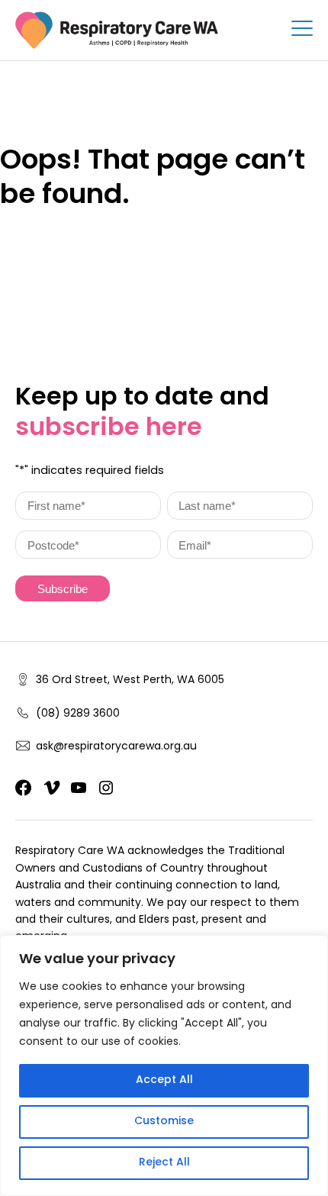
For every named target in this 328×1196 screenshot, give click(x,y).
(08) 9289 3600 (78, 714)
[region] (164, 1065)
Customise (164, 1121)
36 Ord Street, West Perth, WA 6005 (130, 680)
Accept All (164, 1080)
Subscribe (62, 589)
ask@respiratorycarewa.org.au (116, 747)
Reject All (164, 1163)
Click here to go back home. (101, 244)
